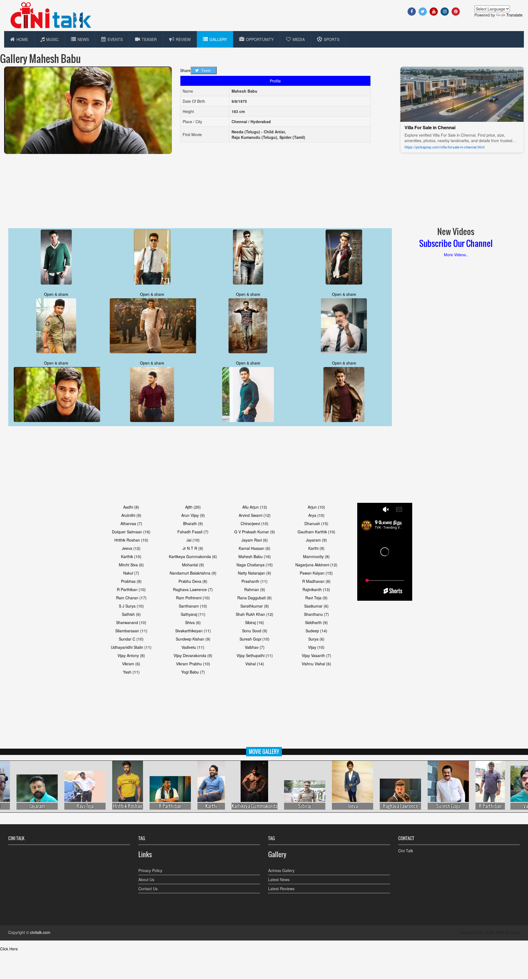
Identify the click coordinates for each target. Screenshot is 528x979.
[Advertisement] (286, 187)
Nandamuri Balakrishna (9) (193, 573)
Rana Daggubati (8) (254, 597)
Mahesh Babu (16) (254, 556)
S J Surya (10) (131, 606)
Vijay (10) (316, 647)
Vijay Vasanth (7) (316, 655)
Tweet (206, 70)
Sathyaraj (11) (193, 614)
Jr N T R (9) (193, 548)
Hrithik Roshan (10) (131, 540)
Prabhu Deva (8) (192, 581)
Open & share (56, 294)
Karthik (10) (131, 556)
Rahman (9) (254, 589)
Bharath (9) (193, 523)
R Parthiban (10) (131, 589)
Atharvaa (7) (131, 523)
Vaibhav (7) (255, 647)
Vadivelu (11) (193, 647)
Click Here (9, 949)
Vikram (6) (131, 663)
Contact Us (148, 888)
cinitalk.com (40, 932)
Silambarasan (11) (131, 630)
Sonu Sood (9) (254, 630)
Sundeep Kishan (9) (193, 639)
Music (52, 39)
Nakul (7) (131, 573)
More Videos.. (456, 254)
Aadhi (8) (131, 507)
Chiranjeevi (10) (254, 523)
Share (185, 70)
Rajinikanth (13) (316, 589)
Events (115, 39)
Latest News (279, 879)
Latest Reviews (281, 888)
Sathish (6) (131, 614)
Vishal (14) (254, 663)
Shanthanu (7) (316, 614)
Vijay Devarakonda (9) (193, 655)
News (83, 39)
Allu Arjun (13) (254, 507)
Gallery (218, 39)
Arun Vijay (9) (193, 515)
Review (183, 39)
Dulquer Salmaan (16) (131, 531)
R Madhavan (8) (316, 581)
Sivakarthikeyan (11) (193, 630)
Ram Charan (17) (131, 597)
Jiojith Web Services (502, 932)
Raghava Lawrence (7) (193, 589)
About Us (146, 879)
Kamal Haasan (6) (254, 548)
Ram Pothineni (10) (193, 597)
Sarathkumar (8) (254, 606)
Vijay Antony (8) (131, 655)
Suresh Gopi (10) (255, 639)
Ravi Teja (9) (316, 597)
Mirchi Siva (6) (131, 564)
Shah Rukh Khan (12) (254, 614)
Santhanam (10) (193, 606)
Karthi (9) (316, 548)
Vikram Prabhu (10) (193, 663)
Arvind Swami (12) (255, 515)
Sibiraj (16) (254, 622)
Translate (514, 15)
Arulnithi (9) (131, 515)
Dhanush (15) (316, 523)
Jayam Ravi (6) (254, 540)
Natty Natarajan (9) (254, 573)
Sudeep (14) (316, 630)
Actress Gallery (281, 870)
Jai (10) (193, 540)
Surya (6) (316, 639)
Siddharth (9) (316, 622)
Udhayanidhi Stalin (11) (131, 647)
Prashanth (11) (254, 581)
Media (299, 39)
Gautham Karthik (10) (316, 531)
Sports (331, 39)
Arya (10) (316, 515)
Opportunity (260, 39)
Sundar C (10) (131, 639)
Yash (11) (131, 672)
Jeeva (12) (131, 548)
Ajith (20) (193, 507)
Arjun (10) (316, 507)
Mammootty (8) (316, 556)
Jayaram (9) (316, 540)
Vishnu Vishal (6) (316, 663)
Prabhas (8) (131, 581)
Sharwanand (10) (131, 622)
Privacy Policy (150, 870)
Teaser (149, 39)
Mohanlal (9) (193, 564)
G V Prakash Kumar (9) (254, 531)
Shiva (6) (193, 622)
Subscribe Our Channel (456, 243)
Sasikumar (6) (316, 606)
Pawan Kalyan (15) (316, 573)
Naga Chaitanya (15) (255, 564)
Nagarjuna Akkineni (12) (316, 564)
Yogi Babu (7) (193, 672)
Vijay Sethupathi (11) (255, 655)
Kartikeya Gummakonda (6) (193, 556)
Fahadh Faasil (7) (192, 531)
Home (22, 39)
